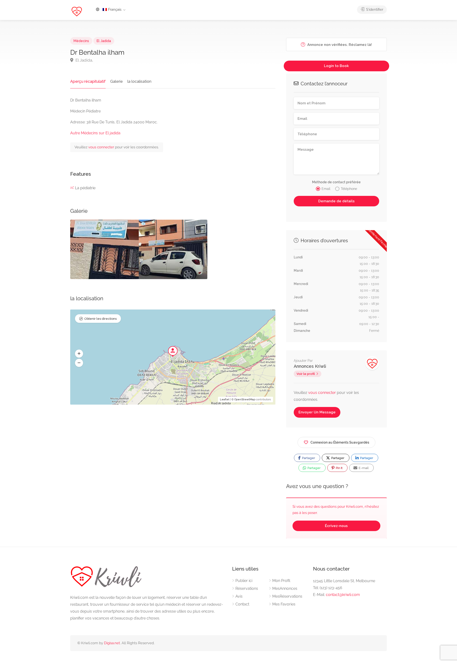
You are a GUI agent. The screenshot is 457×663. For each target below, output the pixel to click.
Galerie (116, 81)
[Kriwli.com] (76, 11)
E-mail (363, 468)
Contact (242, 604)
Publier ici (243, 580)
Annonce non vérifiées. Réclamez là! (339, 45)
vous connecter (101, 147)
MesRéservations (287, 596)
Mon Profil (281, 580)
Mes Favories (283, 604)
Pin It (339, 468)
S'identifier (374, 9)
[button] (79, 354)
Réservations (246, 588)
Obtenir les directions (100, 318)
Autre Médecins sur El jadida (95, 133)
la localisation (139, 81)
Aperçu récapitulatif (88, 81)
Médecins (81, 41)
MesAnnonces (284, 588)
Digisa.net (112, 643)
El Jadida (104, 41)
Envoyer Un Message (317, 412)
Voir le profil (306, 374)
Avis (239, 596)
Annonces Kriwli (310, 366)
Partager (308, 458)
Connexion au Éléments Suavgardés (339, 442)
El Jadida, (84, 60)
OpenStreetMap (244, 399)
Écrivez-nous (336, 526)
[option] (104, 249)
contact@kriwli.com (343, 594)
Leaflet (224, 399)
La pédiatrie (85, 188)
